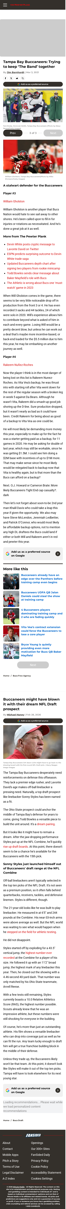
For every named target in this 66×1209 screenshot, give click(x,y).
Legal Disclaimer (13, 1172)
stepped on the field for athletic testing (31, 932)
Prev (13, 133)
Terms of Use (11, 1166)
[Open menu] (5, 5)
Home (6, 676)
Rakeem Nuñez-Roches (18, 365)
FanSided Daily (40, 1154)
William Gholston (14, 201)
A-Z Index (9, 1178)
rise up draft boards (15, 846)
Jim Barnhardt (15, 72)
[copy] (23, 78)
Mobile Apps (10, 1154)
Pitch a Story (11, 1160)
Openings (37, 1143)
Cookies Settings (42, 1178)
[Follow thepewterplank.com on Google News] (57, 553)
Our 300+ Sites (40, 1148)
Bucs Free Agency (22, 676)
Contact (8, 1148)
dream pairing (46, 824)
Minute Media (19, 1187)
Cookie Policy (39, 1166)
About (6, 1143)
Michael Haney (15, 714)
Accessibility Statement (46, 1172)
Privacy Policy (40, 1160)
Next (53, 133)
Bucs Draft (18, 1120)
